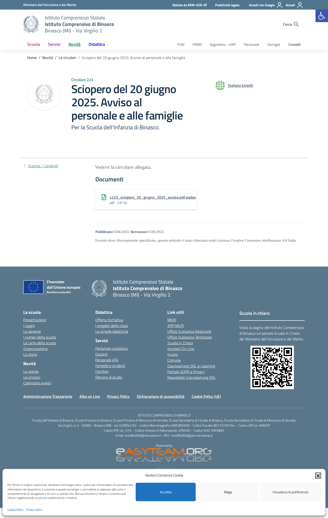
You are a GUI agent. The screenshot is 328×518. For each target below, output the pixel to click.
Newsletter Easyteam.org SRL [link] (191, 377)
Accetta (166, 492)
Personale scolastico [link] (111, 348)
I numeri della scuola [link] (39, 337)
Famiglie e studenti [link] (110, 366)
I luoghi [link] (29, 325)
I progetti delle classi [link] (111, 325)
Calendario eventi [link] (37, 383)
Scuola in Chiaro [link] (180, 343)
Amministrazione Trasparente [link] (47, 396)
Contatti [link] (294, 44)
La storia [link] (30, 354)
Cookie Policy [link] (15, 509)
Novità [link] (74, 44)
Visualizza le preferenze (291, 492)
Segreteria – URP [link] (223, 44)
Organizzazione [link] (35, 348)
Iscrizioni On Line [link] (180, 348)
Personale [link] (251, 44)
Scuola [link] (33, 44)
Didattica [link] (97, 44)
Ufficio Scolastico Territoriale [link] (189, 337)
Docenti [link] (101, 354)
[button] (318, 475)
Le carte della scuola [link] (39, 343)
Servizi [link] (54, 44)
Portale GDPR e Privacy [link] (186, 372)
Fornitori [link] (102, 371)
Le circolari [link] (31, 377)
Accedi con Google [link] (262, 4)
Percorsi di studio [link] (108, 377)
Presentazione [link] (34, 320)
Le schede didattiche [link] (111, 331)
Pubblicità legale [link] (227, 4)
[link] (322, 16)
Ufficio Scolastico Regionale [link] (189, 331)
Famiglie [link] (273, 44)
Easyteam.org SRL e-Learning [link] (191, 366)
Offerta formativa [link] (109, 320)
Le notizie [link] (31, 371)
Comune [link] (174, 360)
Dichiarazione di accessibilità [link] (160, 396)
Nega (228, 492)
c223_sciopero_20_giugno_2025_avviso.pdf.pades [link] (153, 197)
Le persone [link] (32, 331)
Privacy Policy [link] (118, 396)
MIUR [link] (171, 320)
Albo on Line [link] (89, 396)
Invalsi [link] (172, 354)
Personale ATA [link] (106, 360)
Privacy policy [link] (34, 509)
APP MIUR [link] (175, 325)
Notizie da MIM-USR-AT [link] (189, 4)
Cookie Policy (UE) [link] (206, 396)
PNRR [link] (197, 44)
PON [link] (180, 44)
